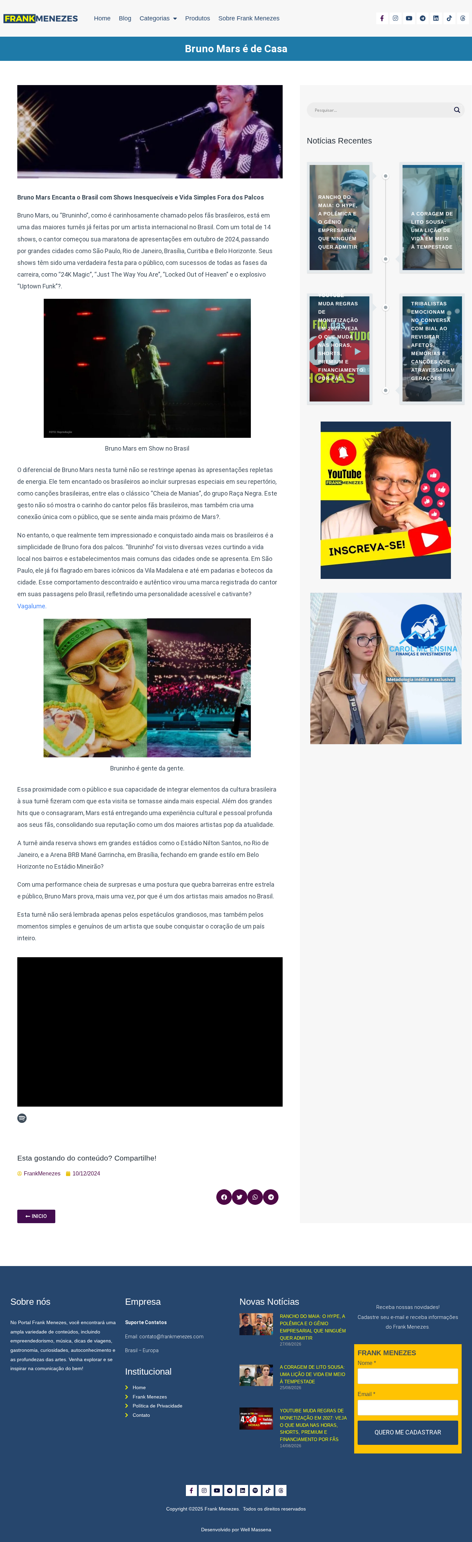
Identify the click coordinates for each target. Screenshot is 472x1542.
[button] (224, 1197)
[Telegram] (422, 18)
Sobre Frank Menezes (249, 18)
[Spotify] (255, 1490)
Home (102, 18)
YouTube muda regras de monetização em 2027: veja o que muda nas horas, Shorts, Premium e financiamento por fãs (313, 1425)
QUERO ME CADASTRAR (408, 1432)
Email (366, 1394)
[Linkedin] (436, 18)
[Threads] (463, 18)
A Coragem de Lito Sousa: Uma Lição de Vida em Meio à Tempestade (312, 1374)
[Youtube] (409, 18)
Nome (367, 1363)
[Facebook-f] (382, 18)
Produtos (197, 18)
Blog (125, 18)
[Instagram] (396, 18)
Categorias (155, 18)
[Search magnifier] (457, 110)
